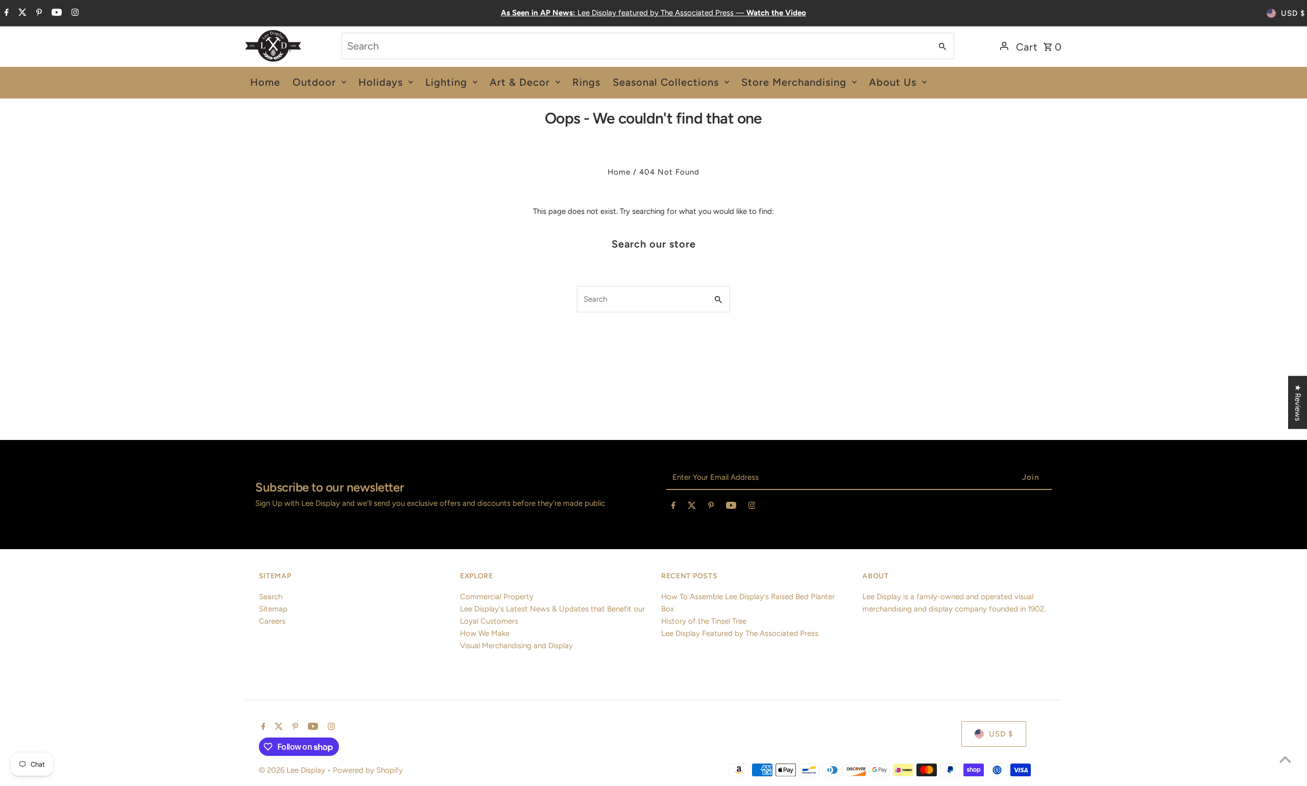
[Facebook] (5, 13)
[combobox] (635, 46)
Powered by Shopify (368, 770)
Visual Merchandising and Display (516, 645)
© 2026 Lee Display (293, 770)
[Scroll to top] (1285, 759)
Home (619, 172)
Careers (272, 621)
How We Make (485, 633)
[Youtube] (55, 13)
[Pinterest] (38, 13)
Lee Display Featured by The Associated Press (739, 633)
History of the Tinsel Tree (703, 621)
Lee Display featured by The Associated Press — (653, 12)
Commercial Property (497, 596)
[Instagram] (74, 13)
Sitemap (273, 608)
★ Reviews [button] (1297, 402)
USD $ (1293, 13)
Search (270, 596)
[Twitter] (21, 13)
